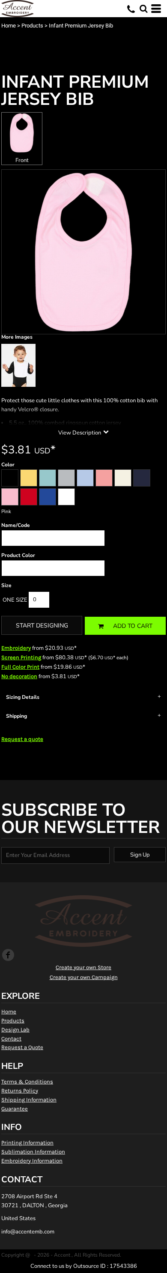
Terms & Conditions (27, 1081)
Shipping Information (29, 1099)
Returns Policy (19, 1090)
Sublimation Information (33, 1151)
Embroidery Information (32, 1160)
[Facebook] (8, 955)
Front (22, 160)
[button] (143, 8)
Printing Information (27, 1142)
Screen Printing (21, 657)
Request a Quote (22, 1047)
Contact (11, 1038)
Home (8, 25)
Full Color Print (20, 667)
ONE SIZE (15, 600)
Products (32, 25)
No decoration (19, 676)
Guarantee (14, 1108)
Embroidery (16, 648)
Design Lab (15, 1029)
